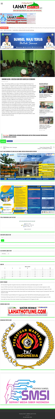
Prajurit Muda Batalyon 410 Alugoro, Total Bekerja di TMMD (45, 147)
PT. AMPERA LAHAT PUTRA (30, 413)
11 (4, 273)
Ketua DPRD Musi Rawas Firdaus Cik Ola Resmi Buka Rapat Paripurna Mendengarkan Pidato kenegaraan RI (22, 289)
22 (35, 274)
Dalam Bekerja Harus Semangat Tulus (10, 147)
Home (1, 30)
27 (19, 276)
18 (4, 274)
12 (12, 273)
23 (42, 274)
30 (42, 276)
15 (35, 273)
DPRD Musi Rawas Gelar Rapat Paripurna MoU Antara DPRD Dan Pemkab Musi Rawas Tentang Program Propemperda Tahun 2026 (27, 291)
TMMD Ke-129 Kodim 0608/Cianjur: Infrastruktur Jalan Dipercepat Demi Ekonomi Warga (45, 127)
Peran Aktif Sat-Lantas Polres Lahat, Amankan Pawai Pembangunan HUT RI (16, 299)
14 (27, 273)
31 (50, 276)
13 (19, 273)
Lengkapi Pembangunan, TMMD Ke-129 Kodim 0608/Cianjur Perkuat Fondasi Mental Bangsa (46, 111)
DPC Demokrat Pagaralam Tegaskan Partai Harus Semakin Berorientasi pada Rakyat (18, 284)
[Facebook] (27, 415)
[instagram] (28, 415)
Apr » (5, 277)
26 (12, 276)
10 (50, 271)
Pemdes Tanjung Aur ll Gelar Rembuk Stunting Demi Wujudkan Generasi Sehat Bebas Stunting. (46, 96)
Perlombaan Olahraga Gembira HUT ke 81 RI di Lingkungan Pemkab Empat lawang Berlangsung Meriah (29, 27)
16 (42, 273)
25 (4, 276)
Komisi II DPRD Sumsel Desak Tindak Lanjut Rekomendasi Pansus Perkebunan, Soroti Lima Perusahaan (22, 287)
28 (27, 276)
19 (12, 274)
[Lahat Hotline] (27, 6)
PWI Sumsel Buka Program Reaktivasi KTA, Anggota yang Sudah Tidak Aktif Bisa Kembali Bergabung (21, 294)
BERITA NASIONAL (8, 30)
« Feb (2, 277)
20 (19, 274)
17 (50, 273)
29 (35, 276)
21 (27, 274)
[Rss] (26, 415)
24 (50, 274)
